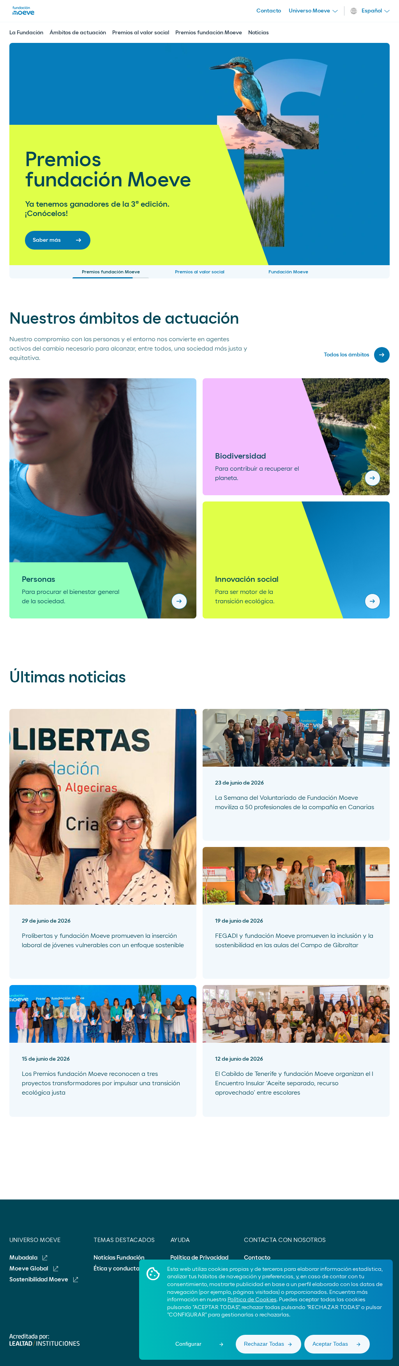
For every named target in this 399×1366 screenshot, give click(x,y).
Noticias (258, 32)
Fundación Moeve (288, 271)
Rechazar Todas (264, 1344)
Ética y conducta (116, 1269)
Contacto (268, 11)
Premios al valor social (140, 32)
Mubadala (24, 1258)
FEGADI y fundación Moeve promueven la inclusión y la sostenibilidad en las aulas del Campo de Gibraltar (294, 940)
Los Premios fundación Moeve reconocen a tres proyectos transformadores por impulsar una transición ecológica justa (101, 1083)
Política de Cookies (252, 1299)
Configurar (188, 1344)
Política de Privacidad (199, 1258)
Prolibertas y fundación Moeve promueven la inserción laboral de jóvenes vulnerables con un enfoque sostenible (103, 940)
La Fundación (26, 32)
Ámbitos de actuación (77, 32)
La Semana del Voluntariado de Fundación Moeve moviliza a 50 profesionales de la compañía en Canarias (294, 802)
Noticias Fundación (119, 1258)
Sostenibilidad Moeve (39, 1280)
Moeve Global (29, 1269)
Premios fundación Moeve (208, 32)
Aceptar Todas (330, 1344)
